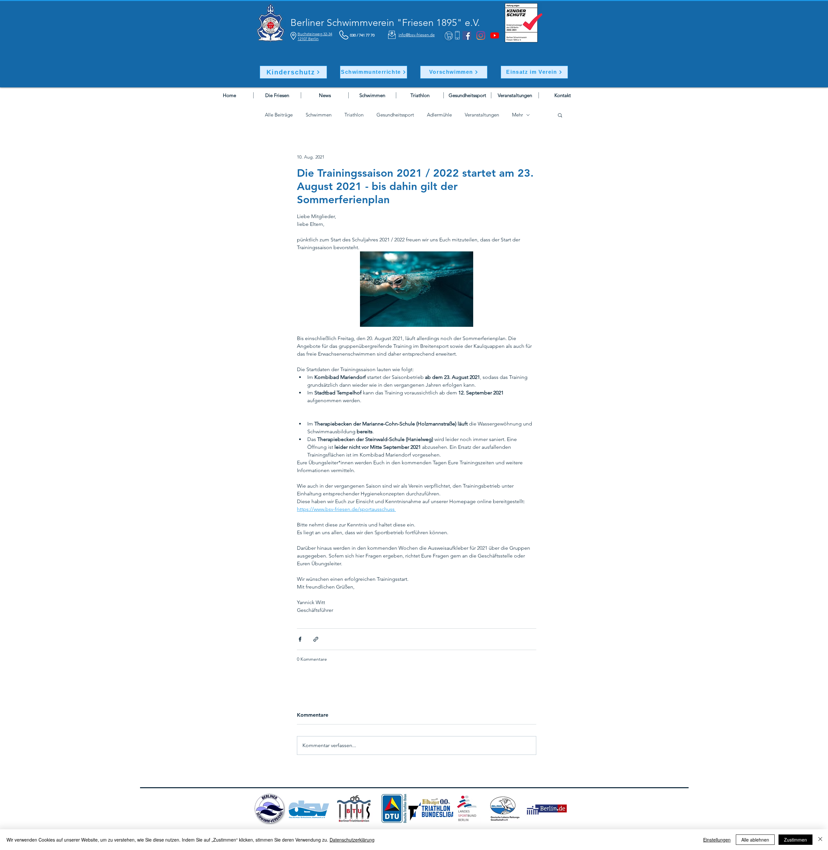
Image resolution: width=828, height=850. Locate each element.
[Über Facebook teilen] (300, 639)
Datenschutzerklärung (352, 839)
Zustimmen (795, 839)
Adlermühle (439, 115)
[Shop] (449, 35)
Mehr (517, 115)
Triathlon (354, 115)
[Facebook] (467, 35)
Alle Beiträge (279, 115)
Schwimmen (319, 115)
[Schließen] (820, 839)
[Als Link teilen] (316, 639)
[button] (560, 114)
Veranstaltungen (482, 115)
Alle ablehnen (755, 839)
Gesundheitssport (395, 115)
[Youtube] (494, 35)
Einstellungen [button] (717, 839)
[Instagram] (480, 35)
